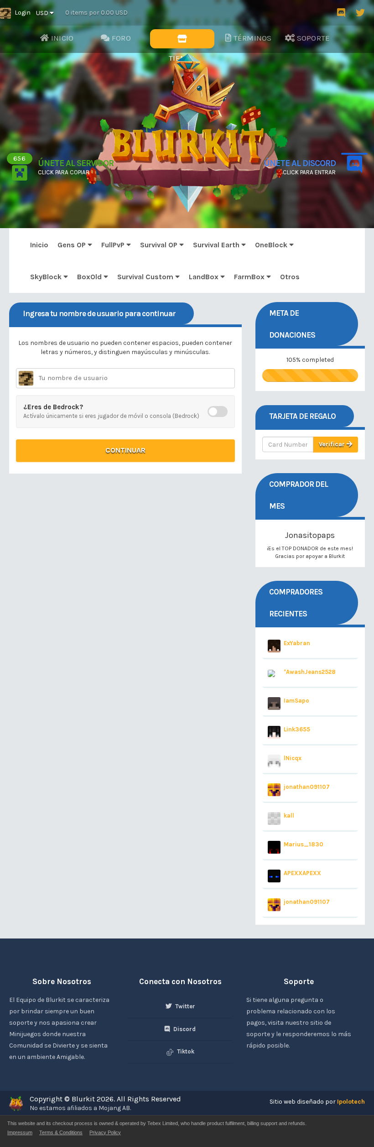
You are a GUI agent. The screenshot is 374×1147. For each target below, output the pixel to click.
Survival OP (159, 244)
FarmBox (250, 276)
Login (23, 12)
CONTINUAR (125, 450)
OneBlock (272, 244)
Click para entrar (309, 172)
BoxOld (90, 276)
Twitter (184, 1006)
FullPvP (113, 244)
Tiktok (185, 1051)
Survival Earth (217, 244)
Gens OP (72, 244)
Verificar (333, 444)
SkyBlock (46, 276)
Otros (290, 276)
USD (43, 13)
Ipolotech (351, 1101)
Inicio (39, 244)
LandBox (204, 276)
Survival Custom (146, 276)
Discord (184, 1029)
